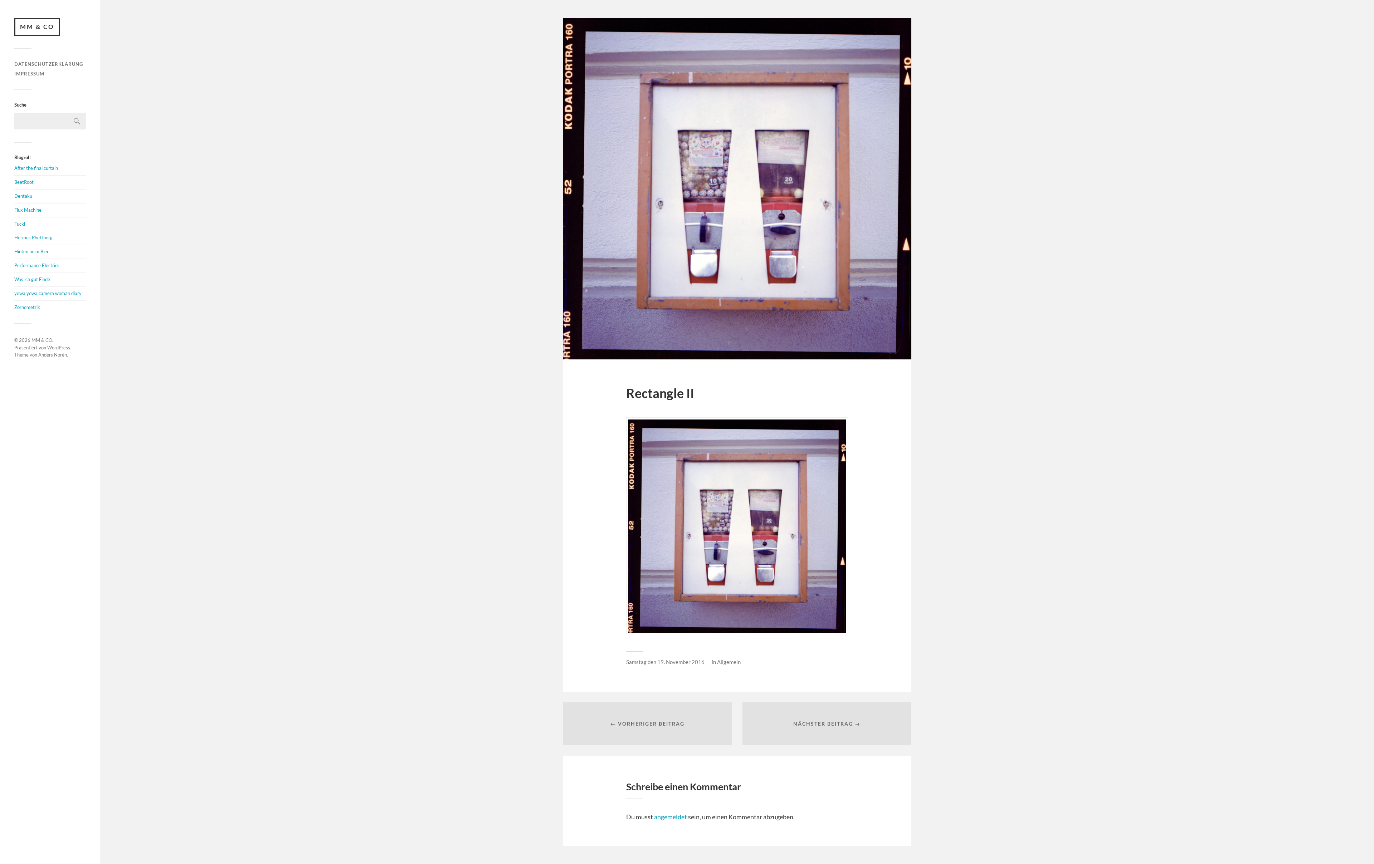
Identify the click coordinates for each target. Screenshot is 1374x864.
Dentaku (23, 196)
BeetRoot (24, 182)
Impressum (29, 74)
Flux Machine (28, 210)
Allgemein (729, 662)
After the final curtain (36, 168)
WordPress (58, 347)
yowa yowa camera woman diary (48, 293)
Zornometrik (27, 307)
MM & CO (37, 26)
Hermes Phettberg (33, 237)
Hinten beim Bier (31, 251)
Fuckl (19, 224)
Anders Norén (52, 355)
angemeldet (670, 817)
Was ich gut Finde (32, 279)
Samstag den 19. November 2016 (665, 662)
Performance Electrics (36, 265)
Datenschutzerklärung (48, 64)
